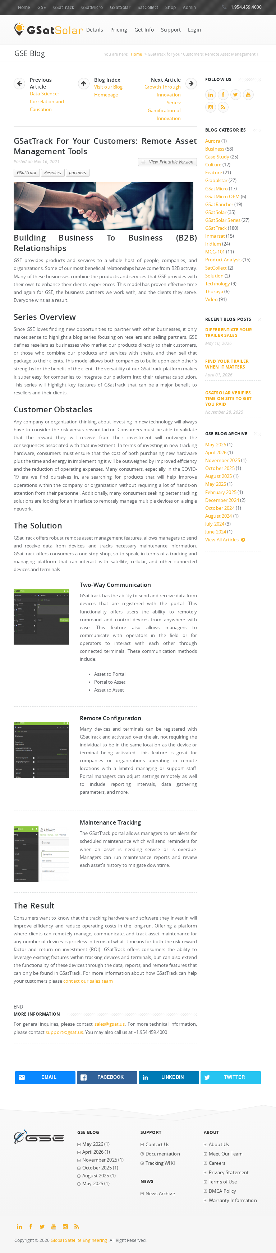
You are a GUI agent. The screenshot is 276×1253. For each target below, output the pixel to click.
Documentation (163, 1154)
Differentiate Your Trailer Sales (228, 332)
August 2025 (218, 476)
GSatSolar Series (222, 220)
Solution (214, 276)
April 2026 (215, 453)
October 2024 (220, 508)
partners (77, 172)
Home (24, 7)
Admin (189, 7)
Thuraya (214, 292)
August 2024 (218, 516)
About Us (219, 1145)
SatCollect (148, 7)
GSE (41, 7)
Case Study (217, 157)
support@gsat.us (64, 1032)
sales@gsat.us (110, 1024)
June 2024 (215, 532)
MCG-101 (215, 252)
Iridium (213, 244)
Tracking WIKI (160, 1163)
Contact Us (157, 1145)
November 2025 (222, 460)
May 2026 (215, 445)
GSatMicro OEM (222, 197)
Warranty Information (233, 1200)
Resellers (52, 172)
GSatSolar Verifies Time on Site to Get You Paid (228, 398)
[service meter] (41, 881)
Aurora (212, 141)
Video (211, 299)
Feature (213, 173)
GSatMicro (92, 7)
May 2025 (215, 484)
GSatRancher (219, 204)
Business (214, 149)
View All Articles (222, 540)
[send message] (41, 643)
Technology (217, 284)
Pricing (118, 30)
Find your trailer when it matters (227, 364)
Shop (170, 7)
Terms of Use (223, 1182)
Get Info (144, 30)
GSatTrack (63, 7)
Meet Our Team (226, 1154)
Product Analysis (223, 260)
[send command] (41, 776)
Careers (217, 1163)
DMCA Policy (222, 1191)
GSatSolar (120, 7)
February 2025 (220, 492)
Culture (213, 165)
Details (94, 30)
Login (194, 30)
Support (171, 30)
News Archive (160, 1194)
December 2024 (222, 500)
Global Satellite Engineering (79, 1240)
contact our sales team (88, 981)
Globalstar (216, 180)
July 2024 (214, 524)
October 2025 (220, 468)
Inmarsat (215, 236)
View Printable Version (170, 162)
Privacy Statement (229, 1172)
